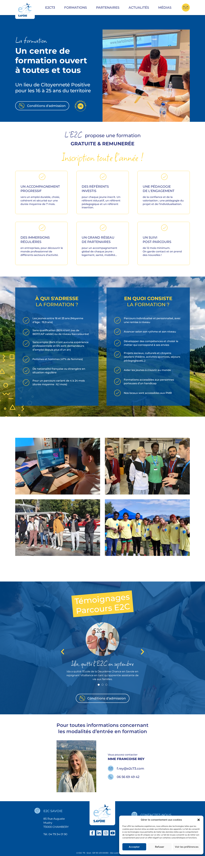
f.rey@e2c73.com (130, 768)
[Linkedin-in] (99, 832)
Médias (164, 7)
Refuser (159, 846)
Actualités (139, 7)
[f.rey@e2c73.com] (111, 768)
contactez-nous (155, 815)
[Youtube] (112, 832)
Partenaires (107, 7)
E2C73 (50, 7)
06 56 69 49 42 (128, 777)
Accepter (134, 846)
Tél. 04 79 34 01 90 (55, 834)
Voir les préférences (186, 846)
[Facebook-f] (92, 832)
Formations (75, 7)
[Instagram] (105, 832)
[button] (198, 819)
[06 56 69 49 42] (111, 777)
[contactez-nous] (134, 815)
